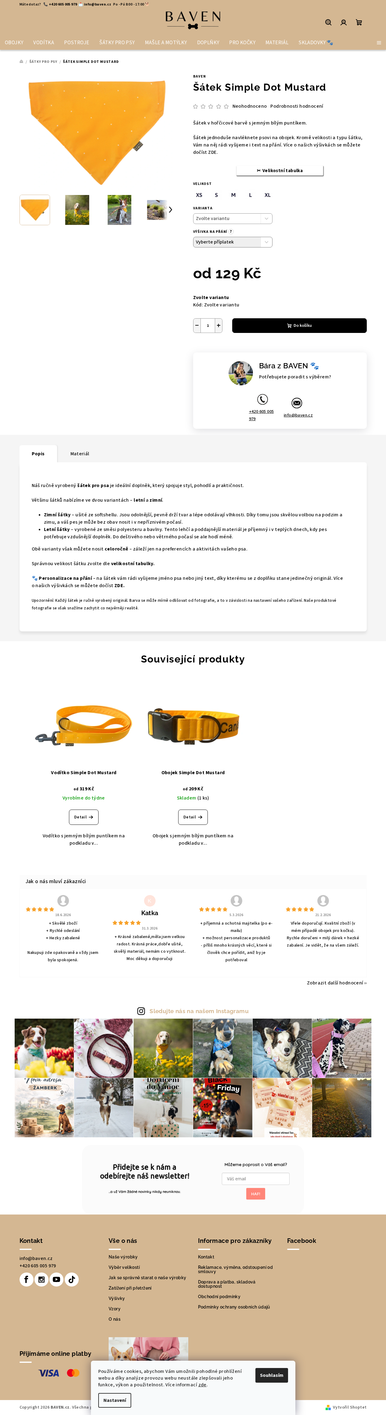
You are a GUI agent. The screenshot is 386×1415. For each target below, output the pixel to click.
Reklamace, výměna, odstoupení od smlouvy (235, 1269)
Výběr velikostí (124, 1267)
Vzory (115, 1309)
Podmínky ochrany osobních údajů (234, 1307)
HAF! (255, 1194)
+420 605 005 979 (261, 415)
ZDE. (213, 152)
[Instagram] (41, 1279)
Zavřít (246, 347)
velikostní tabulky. (133, 563)
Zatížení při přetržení (130, 1288)
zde (202, 1384)
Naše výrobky (123, 1257)
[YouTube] (56, 1279)
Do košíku (303, 326)
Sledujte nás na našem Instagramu (199, 1011)
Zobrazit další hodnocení (335, 983)
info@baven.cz (298, 415)
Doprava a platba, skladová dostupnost (227, 1284)
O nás (115, 1319)
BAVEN (199, 76)
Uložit (206, 347)
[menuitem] (14, 43)
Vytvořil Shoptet (349, 1407)
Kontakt (206, 1257)
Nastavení (114, 1400)
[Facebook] (27, 1279)
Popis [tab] (38, 453)
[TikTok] (72, 1279)
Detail (80, 817)
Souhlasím (271, 1375)
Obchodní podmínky (219, 1296)
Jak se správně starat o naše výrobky (147, 1278)
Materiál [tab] (79, 453)
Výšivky (117, 1298)
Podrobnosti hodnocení (296, 106)
